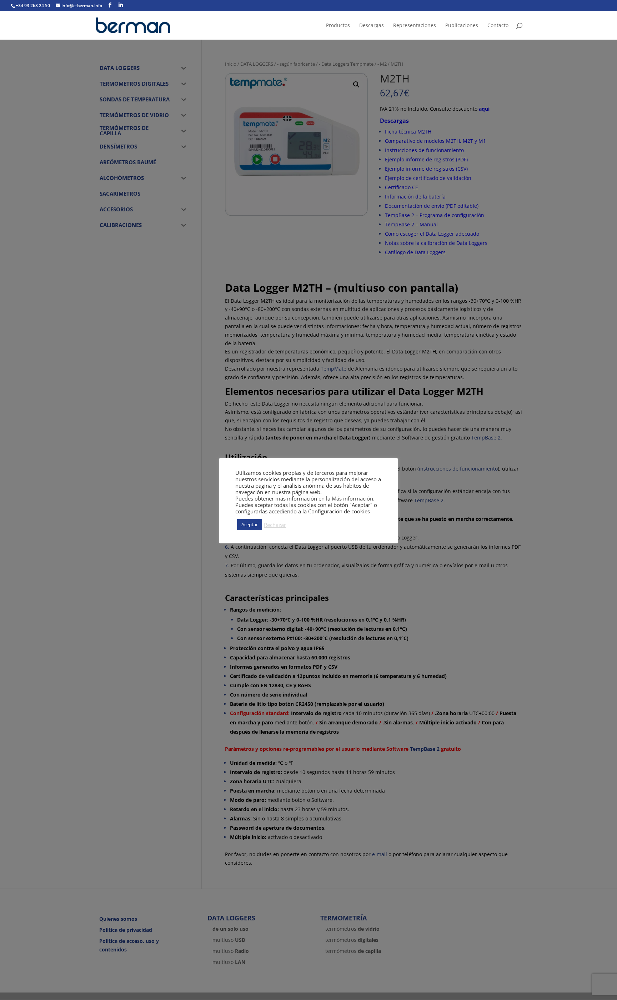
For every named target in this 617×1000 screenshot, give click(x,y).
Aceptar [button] (249, 524)
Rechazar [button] (275, 525)
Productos (338, 26)
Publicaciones (461, 26)
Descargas (371, 26)
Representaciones (414, 26)
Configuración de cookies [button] (339, 511)
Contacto (497, 26)
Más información (352, 498)
